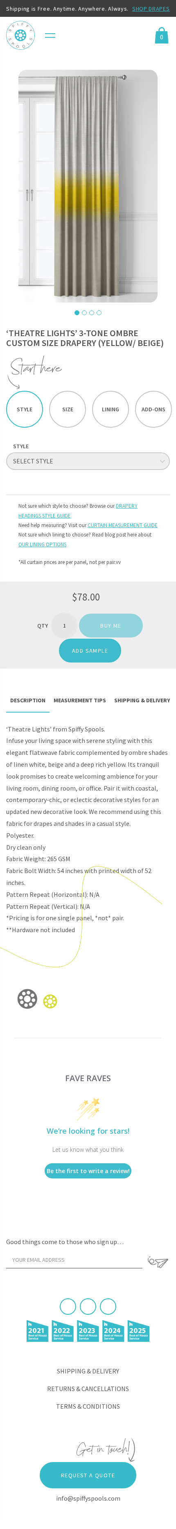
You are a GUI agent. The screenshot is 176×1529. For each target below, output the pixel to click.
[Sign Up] (158, 1262)
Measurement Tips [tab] (80, 700)
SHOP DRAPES (151, 8)
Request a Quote (88, 1475)
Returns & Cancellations (88, 1389)
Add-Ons (153, 409)
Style (24, 409)
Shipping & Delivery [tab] (142, 700)
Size (67, 409)
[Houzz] (108, 1306)
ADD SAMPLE (90, 650)
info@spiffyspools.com (88, 1498)
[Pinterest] (88, 1306)
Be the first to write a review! (88, 1171)
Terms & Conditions (88, 1406)
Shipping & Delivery (88, 1371)
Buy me (110, 625)
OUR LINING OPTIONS (42, 544)
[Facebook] (68, 1306)
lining (110, 409)
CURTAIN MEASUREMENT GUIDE (123, 525)
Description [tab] (27, 700)
